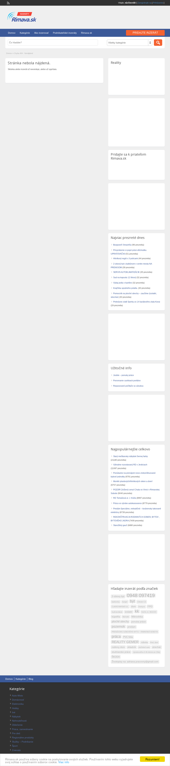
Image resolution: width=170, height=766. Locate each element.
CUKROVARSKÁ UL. (120, 607)
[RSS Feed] (8, 2)
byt (132, 601)
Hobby (15, 708)
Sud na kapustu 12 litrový (124, 277)
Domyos (141, 607)
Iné (13, 712)
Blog (31, 679)
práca (116, 637)
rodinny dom (118, 647)
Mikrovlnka (137, 616)
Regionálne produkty (23, 737)
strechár (156, 647)
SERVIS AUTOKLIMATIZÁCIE (126, 272)
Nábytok (16, 716)
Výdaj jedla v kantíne (122, 283)
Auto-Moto (17, 695)
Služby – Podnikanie (22, 741)
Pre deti (16, 733)
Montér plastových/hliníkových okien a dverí (132, 481)
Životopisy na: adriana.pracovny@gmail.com (135, 661)
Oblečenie (17, 725)
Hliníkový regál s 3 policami (125, 258)
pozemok (118, 626)
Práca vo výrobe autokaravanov (127, 503)
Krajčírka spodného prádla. (125, 288)
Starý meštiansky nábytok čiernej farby (130, 456)
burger (125, 602)
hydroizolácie (117, 612)
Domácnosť (18, 699)
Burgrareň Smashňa (122, 245)
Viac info (63, 762)
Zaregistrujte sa (144, 3)
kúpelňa (116, 616)
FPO (150, 606)
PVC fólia (128, 637)
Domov (11, 32)
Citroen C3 (141, 602)
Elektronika (18, 704)
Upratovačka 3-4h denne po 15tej (146, 652)
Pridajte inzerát (145, 32)
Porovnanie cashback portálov (127, 380)
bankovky (116, 602)
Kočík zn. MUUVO (148, 612)
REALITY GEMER (125, 642)
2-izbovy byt (118, 596)
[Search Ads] (158, 42)
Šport (15, 746)
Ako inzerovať (41, 32)
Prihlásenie (158, 3)
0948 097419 (141, 595)
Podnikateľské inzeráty (65, 32)
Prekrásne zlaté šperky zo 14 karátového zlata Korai (136, 302)
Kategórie (25, 32)
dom (133, 606)
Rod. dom (154, 642)
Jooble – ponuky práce (123, 375)
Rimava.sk (86, 32)
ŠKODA (116, 657)
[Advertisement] (126, 16)
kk (137, 611)
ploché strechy (120, 621)
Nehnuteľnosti (19, 720)
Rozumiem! (152, 759)
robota (144, 642)
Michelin (126, 617)
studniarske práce (121, 652)
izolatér (128, 612)
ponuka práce (138, 621)
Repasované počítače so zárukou (128, 386)
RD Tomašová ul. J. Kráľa (124, 498)
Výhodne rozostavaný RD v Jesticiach (130, 465)
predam (132, 627)
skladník (131, 647)
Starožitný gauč (120, 525)
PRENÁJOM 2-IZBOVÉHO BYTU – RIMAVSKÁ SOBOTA (135, 632)
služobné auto (144, 647)
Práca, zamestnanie (22, 729)
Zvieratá (16, 750)
